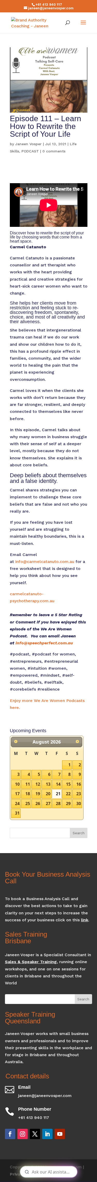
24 (17, 803)
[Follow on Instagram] (22, 1134)
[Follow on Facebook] (10, 1134)
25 (27, 803)
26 (37, 803)
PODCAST (30, 151)
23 (78, 794)
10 (17, 784)
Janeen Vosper (28, 144)
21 (58, 794)
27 (48, 803)
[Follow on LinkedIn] (47, 1134)
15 (68, 784)
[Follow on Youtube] (60, 1134)
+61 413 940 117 (48, 4)
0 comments (53, 151)
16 (78, 784)
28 (58, 803)
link (84, 919)
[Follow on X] (35, 1134)
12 (37, 784)
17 (17, 794)
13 (48, 784)
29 (68, 803)
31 (17, 813)
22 (68, 794)
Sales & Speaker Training (31, 961)
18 (27, 794)
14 (58, 784)
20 (48, 794)
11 (27, 784)
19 (37, 794)
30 (78, 803)
